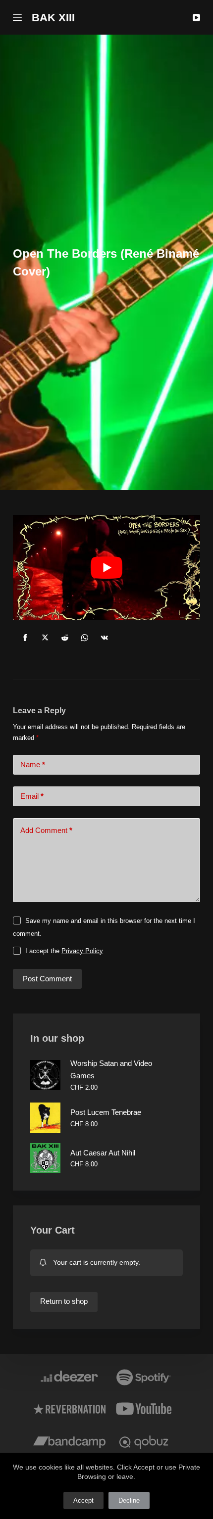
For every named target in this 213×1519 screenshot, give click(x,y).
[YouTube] (196, 17)
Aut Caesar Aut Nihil (102, 1153)
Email (32, 796)
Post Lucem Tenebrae (105, 1112)
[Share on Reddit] (64, 637)
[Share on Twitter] (45, 637)
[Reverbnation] (69, 1408)
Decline (129, 1500)
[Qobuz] (143, 1440)
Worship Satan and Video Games (111, 1069)
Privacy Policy (82, 951)
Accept (83, 1500)
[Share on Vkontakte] (104, 637)
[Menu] (17, 17)
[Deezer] (69, 1376)
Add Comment (46, 830)
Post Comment (47, 978)
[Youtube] (143, 1408)
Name (32, 764)
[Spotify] (143, 1376)
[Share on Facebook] (25, 637)
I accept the (64, 951)
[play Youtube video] (106, 567)
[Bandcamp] (69, 1440)
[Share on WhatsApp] (84, 637)
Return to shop (64, 1301)
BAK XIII (53, 17)
